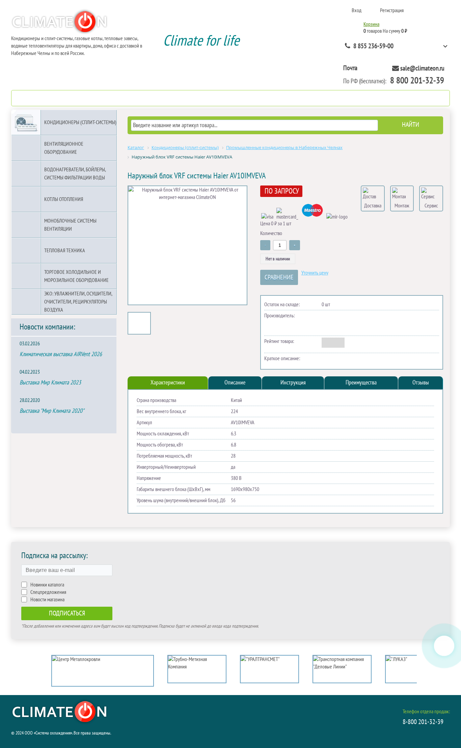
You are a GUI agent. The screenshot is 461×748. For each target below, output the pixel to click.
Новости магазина (47, 600)
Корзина (371, 24)
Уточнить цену (314, 273)
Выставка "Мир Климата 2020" (52, 410)
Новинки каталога (47, 585)
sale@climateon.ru (422, 68)
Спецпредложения (48, 592)
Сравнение (279, 278)
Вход (356, 10)
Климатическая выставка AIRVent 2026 (61, 354)
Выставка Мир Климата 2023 (50, 382)
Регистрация (392, 10)
